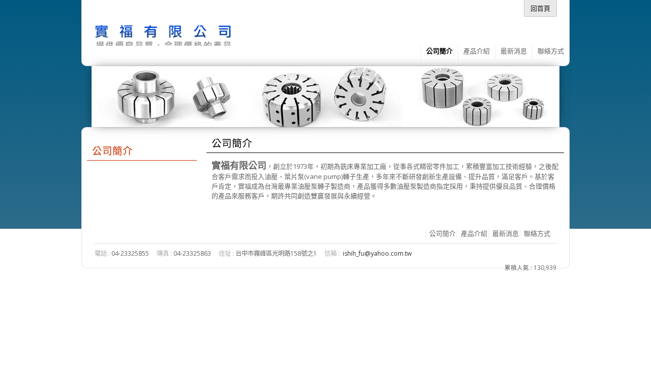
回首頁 (540, 8)
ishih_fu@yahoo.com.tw (377, 253)
